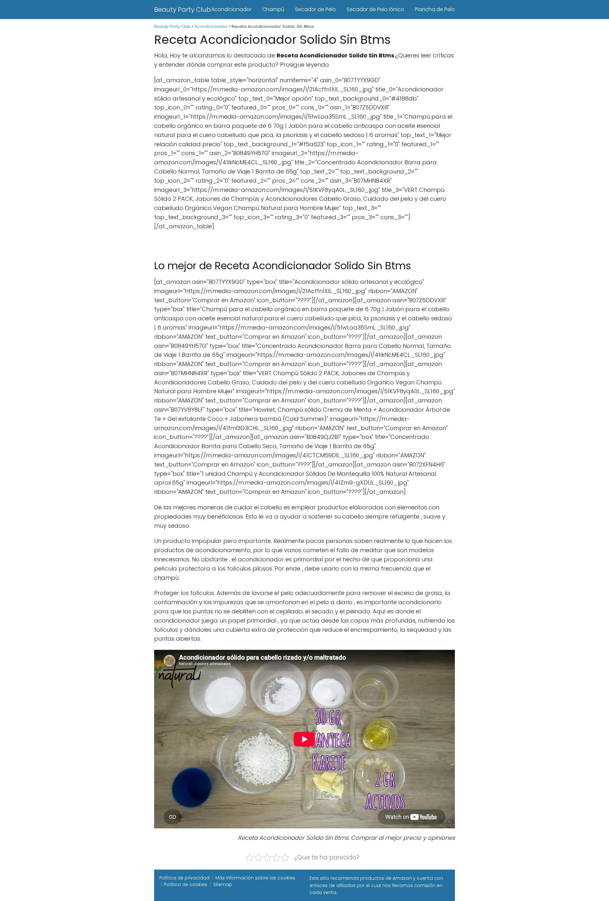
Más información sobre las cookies (255, 878)
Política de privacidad (184, 878)
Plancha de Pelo (435, 9)
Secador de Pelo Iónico (375, 9)
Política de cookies (185, 884)
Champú (273, 9)
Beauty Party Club (182, 9)
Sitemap (222, 884)
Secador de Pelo (315, 9)
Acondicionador (231, 9)
